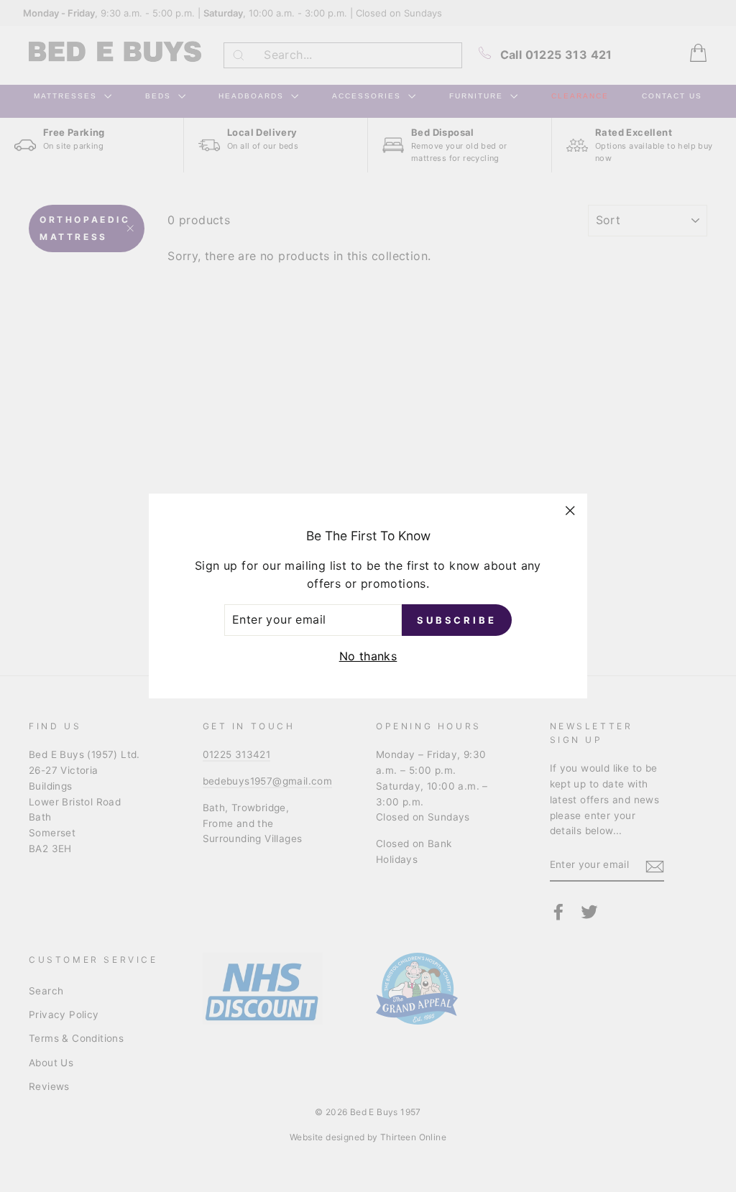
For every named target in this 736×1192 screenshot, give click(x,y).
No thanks (368, 656)
